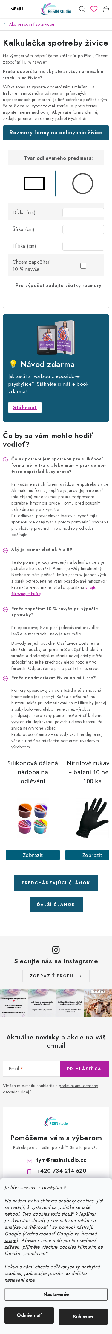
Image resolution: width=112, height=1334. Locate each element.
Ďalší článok (56, 904)
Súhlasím (83, 1316)
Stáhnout (25, 407)
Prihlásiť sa (84, 1069)
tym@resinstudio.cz (61, 1160)
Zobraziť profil (52, 976)
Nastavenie (56, 1294)
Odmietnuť (29, 1315)
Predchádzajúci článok (56, 883)
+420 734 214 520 (61, 1171)
